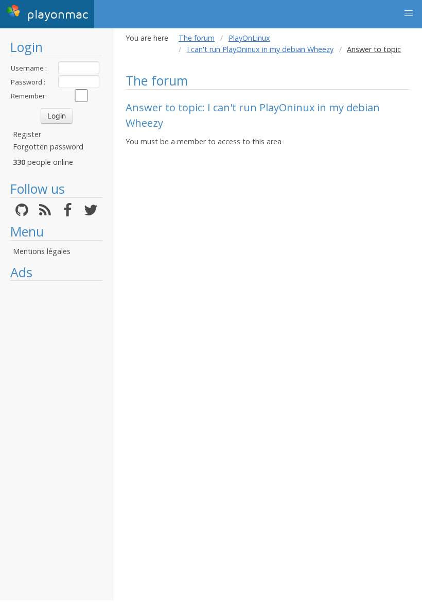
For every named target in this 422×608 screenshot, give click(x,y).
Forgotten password (48, 146)
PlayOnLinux (249, 38)
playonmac (55, 15)
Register (27, 134)
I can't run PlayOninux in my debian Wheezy (260, 49)
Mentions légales (42, 251)
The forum (197, 38)
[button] (408, 13)
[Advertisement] (56, 440)
